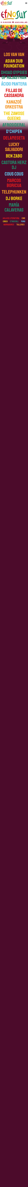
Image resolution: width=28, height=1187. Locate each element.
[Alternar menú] (26, 3)
